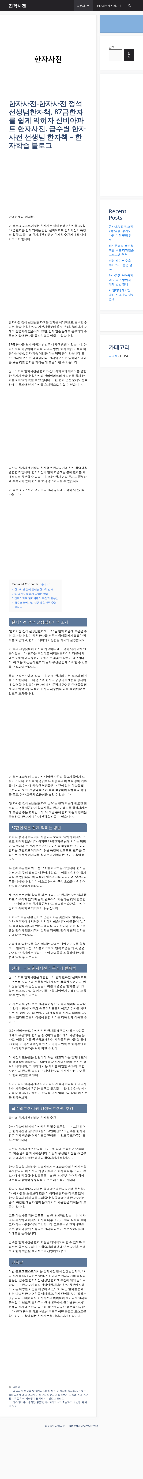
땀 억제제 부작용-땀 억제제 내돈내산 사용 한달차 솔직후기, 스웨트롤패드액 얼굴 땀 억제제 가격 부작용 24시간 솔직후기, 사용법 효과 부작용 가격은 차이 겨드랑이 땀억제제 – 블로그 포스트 (48, 1394)
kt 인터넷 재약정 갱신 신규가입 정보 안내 (121, 294)
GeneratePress (88, 1426)
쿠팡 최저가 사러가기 (108, 5)
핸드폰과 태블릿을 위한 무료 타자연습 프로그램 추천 (121, 250)
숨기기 (45, 584)
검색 (112, 47)
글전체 (81, 5)
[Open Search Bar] (129, 5)
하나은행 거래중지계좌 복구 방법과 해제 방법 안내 (121, 279)
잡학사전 (17, 6)
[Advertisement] (48, 184)
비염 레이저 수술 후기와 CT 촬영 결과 (120, 264)
